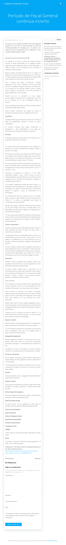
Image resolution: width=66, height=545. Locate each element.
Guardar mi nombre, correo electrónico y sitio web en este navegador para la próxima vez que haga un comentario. (22, 515)
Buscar (59, 39)
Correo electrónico (11, 501)
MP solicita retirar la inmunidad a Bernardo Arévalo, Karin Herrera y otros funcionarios (53, 48)
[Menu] (60, 3)
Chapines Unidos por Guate (16, 3)
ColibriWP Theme (52, 541)
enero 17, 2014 (19, 40)
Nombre (8, 495)
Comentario (9, 475)
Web (6, 507)
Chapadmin (10, 40)
